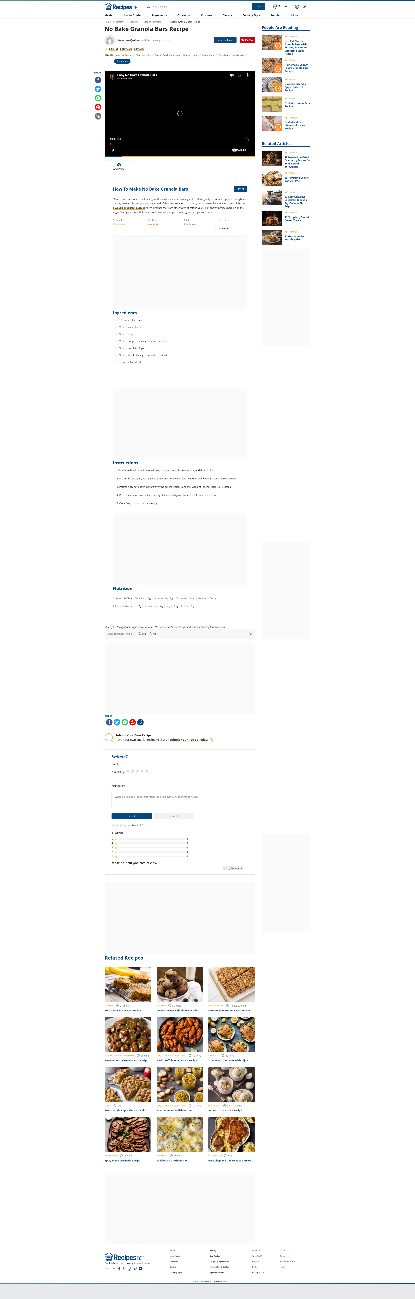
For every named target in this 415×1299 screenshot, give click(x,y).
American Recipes (123, 55)
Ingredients (159, 15)
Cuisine (173, 1267)
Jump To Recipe (225, 40)
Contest (283, 1256)
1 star (128, 771)
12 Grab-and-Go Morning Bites (294, 238)
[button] (98, 116)
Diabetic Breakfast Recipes (167, 55)
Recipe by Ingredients (219, 1261)
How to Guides (132, 15)
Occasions (183, 15)
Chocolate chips (143, 55)
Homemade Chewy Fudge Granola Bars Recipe (296, 68)
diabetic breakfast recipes (129, 207)
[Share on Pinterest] (247, 40)
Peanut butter (208, 55)
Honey (186, 55)
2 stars (132, 771)
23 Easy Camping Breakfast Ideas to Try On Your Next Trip (296, 201)
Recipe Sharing (201, 626)
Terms (282, 1267)
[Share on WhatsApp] (98, 98)
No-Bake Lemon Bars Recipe (297, 104)
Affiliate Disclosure (287, 1261)
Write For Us (257, 1256)
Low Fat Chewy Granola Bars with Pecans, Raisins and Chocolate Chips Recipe (296, 47)
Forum (282, 6)
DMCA (254, 1267)
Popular (276, 15)
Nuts (195, 55)
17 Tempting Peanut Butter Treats (297, 218)
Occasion (174, 1261)
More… (295, 15)
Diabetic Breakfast (153, 21)
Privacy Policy (258, 1272)
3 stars (137, 771)
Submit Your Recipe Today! (189, 740)
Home (108, 21)
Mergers (255, 1261)
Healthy (120, 21)
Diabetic (134, 21)
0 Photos (139, 48)
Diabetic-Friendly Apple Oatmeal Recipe (295, 87)
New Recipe (214, 1256)
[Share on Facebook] (98, 80)
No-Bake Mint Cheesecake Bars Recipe (295, 125)
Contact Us (284, 1250)
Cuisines (206, 15)
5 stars (146, 771)
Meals (172, 1250)
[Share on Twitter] (98, 89)
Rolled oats (224, 55)
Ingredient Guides (217, 1272)
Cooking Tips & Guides (219, 1267)
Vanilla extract (240, 55)
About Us (256, 1250)
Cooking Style (176, 1272)
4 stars (142, 771)
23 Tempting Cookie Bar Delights (297, 179)
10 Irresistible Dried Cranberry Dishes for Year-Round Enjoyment (297, 162)
